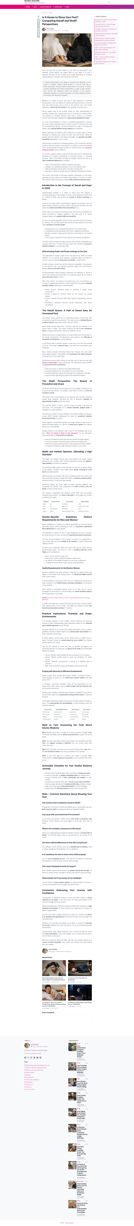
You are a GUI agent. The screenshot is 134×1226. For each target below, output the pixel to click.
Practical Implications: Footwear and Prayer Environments (105, 44)
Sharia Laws (80, 1181)
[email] (38, 36)
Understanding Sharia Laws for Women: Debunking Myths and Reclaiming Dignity (82, 1189)
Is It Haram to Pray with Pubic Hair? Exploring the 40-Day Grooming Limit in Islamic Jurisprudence (82, 1169)
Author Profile (30, 1072)
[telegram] (38, 30)
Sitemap (28, 1075)
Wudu (78, 1043)
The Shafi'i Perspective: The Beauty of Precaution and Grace (106, 30)
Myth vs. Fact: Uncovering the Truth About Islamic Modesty (105, 48)
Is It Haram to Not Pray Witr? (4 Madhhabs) (77, 978)
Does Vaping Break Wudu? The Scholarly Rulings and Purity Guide (81, 1114)
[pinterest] (38, 33)
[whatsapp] (38, 26)
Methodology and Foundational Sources (37, 1065)
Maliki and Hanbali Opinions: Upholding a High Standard (106, 34)
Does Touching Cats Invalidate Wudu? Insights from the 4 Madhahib (82, 1069)
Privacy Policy (30, 1089)
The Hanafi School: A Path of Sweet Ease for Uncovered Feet (105, 25)
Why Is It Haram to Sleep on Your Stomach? (62, 433)
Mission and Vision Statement (34, 1070)
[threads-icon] (34, 1058)
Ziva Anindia (34, 1044)
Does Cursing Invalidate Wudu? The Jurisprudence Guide (81, 1099)
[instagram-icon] (31, 1058)
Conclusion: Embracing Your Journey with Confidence (105, 62)
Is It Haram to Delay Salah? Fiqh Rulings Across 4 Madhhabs (80, 1003)
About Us (28, 1087)
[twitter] (38, 23)
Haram (78, 1124)
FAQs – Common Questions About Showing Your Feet (104, 58)
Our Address (29, 1077)
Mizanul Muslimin (69, 1223)
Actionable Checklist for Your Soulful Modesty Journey (105, 53)
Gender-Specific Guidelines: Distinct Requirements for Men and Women (105, 39)
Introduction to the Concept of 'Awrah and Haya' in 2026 (106, 20)
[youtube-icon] (37, 1058)
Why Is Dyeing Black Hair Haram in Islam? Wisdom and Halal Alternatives (53, 978)
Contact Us (29, 1084)
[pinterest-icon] (40, 1058)
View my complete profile (33, 1053)
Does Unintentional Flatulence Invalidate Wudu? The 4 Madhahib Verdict (81, 1051)
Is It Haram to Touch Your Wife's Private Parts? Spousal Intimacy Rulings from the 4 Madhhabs (54, 1004)
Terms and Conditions (32, 1079)
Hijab (78, 1078)
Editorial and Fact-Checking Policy (36, 1067)
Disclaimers (29, 1082)
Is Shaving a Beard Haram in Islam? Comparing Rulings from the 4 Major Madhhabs (82, 1132)
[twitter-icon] (28, 1058)
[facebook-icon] (25, 1058)
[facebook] (38, 20)
